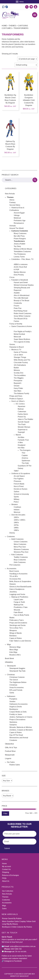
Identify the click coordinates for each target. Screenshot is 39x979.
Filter (5, 813)
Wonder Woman (24, 427)
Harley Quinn (23, 414)
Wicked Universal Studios (24, 285)
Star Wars (17, 391)
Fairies (16, 321)
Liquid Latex (18, 599)
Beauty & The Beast (21, 300)
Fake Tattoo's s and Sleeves (20, 641)
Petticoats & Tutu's (16, 620)
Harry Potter (18, 388)
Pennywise (18, 380)
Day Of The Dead (16, 735)
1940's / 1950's (19, 520)
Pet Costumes (14, 565)
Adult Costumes (17, 539)
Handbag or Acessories (18, 574)
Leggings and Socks (17, 594)
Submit (7, 848)
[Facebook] (6, 7)
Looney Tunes (19, 257)
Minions (17, 370)
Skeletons (13, 722)
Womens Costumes (21, 549)
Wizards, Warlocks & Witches (20, 727)
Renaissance (19, 223)
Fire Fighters (19, 479)
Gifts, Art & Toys (11, 747)
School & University (21, 494)
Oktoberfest (9, 744)
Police (16, 502)
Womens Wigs (15, 647)
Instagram (8, 961)
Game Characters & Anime (21, 326)
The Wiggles (19, 378)
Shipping (5, 872)
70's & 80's (13, 576)
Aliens (11, 200)
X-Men (20, 442)
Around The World (16, 228)
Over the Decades (18, 515)
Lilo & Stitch (18, 355)
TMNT (16, 471)
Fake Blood (18, 612)
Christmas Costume (17, 677)
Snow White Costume (22, 316)
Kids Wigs (13, 652)
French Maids (19, 484)
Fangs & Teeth (19, 602)
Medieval (17, 218)
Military (16, 499)
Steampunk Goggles (17, 668)
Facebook (18, 961)
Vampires (13, 725)
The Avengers (25, 450)
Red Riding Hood (20, 311)
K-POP (16, 269)
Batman (21, 409)
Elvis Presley (19, 275)
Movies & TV (16, 349)
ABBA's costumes (21, 264)
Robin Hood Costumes (22, 313)
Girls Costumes (20, 562)
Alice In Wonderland (21, 295)
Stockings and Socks (17, 625)
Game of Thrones (20, 352)
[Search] (34, 180)
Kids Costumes (17, 554)
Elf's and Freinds (15, 690)
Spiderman (26, 460)
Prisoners (17, 481)
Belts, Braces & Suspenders (20, 581)
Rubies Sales (14, 765)
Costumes (11, 536)
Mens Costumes (20, 544)
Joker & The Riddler (25, 419)
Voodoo (12, 701)
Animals (12, 226)
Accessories (11, 568)
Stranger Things (20, 357)
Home (4, 26)
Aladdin (17, 293)
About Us (5, 881)
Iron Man (21, 448)
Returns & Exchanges (10, 875)
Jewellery (13, 592)
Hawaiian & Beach (16, 347)
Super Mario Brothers (22, 339)
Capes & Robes (15, 638)
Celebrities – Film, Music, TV (22, 259)
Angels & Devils (15, 707)
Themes (12, 26)
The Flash (22, 424)
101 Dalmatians (20, 365)
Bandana (12, 636)
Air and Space (19, 476)
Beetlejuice (13, 709)
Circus (11, 277)
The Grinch (13, 680)
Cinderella (18, 303)
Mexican (17, 512)
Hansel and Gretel (21, 282)
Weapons (13, 630)
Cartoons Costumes (19, 231)
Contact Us (6, 869)
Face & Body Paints (21, 615)
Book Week (9, 658)
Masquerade (10, 755)
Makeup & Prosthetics (19, 597)
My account (6, 866)
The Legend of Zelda (22, 342)
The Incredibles (20, 375)
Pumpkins (13, 699)
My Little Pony (19, 236)
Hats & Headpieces (16, 589)
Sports (16, 497)
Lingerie (8, 758)
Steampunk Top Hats (17, 671)
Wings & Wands (15, 633)
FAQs (4, 878)
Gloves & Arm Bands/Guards (20, 587)
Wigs (9, 644)
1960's (16, 522)
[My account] (35, 6)
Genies (12, 344)
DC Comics (20, 404)
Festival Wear (10, 751)
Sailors (16, 491)
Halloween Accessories (18, 704)
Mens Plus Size (20, 547)
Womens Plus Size (21, 552)
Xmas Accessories (16, 687)
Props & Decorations (17, 719)
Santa (11, 693)
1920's (16, 517)
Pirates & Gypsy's (16, 399)
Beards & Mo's (15, 655)
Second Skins (14, 205)
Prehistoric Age (19, 220)
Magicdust (24, 976)
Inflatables (9, 662)
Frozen (16, 306)
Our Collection (7, 891)
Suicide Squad (23, 422)
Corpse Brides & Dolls (18, 712)
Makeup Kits (18, 605)
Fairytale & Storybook (19, 280)
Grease (16, 386)
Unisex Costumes (20, 542)
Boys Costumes (20, 560)
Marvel (18, 435)
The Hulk (25, 463)
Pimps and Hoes (15, 396)
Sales (4, 908)
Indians (16, 510)
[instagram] (3, 7)
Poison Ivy (22, 417)
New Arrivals (10, 194)
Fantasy (12, 202)
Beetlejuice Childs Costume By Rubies (17, 927)
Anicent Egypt (19, 213)
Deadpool (21, 445)
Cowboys (17, 507)
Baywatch (17, 383)
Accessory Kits (15, 579)
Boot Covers (14, 571)
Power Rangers (20, 239)
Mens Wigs (13, 650)
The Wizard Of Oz (20, 319)
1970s (16, 525)
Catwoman (22, 411)
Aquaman (21, 406)
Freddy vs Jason (15, 714)
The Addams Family (21, 393)
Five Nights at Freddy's (22, 331)
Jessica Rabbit (19, 244)
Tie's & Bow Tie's (16, 628)
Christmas (11, 675)
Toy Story (17, 246)
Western (14, 504)
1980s (16, 528)
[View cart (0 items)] (31, 7)
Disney (12, 533)
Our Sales (11, 762)
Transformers (19, 241)
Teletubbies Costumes (22, 251)
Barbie (16, 368)
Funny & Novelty (15, 324)
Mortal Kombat (19, 334)
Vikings (17, 215)
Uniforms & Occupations (20, 473)
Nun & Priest (19, 486)
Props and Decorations (18, 623)
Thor (23, 453)
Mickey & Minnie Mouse (23, 249)
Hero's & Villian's (17, 401)
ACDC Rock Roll (20, 267)
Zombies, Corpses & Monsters (21, 730)
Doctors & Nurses (20, 489)
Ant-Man (21, 437)
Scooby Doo (18, 373)
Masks (11, 618)
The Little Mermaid (21, 298)
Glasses (12, 584)
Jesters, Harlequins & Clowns (20, 717)
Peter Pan (17, 308)
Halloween (11, 696)
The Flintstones (20, 254)
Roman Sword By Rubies (12, 918)
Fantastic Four (23, 440)
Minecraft (17, 337)
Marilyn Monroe (20, 272)
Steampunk (11, 666)
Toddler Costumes (21, 557)
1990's (16, 530)
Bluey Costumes (20, 233)
